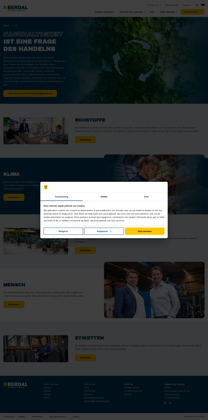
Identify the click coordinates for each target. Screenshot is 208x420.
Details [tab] (104, 196)
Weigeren (63, 231)
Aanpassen (102, 231)
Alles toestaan (145, 231)
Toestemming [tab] (61, 196)
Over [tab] (146, 196)
